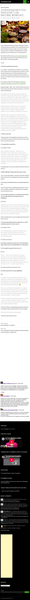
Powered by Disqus (5, 530)
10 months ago (4, 517)
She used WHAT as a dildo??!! (8, 324)
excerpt (6, 428)
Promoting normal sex (5, 523)
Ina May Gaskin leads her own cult (7, 508)
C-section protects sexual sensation (7, 501)
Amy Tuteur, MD (7, 17)
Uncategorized (5, 7)
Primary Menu (28, 1)
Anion (4, 525)
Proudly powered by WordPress (7, 598)
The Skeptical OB (6, 2)
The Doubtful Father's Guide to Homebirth (10, 473)
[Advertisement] (6, 556)
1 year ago (11, 523)
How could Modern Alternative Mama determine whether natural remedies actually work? (15, 330)
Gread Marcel (6, 511)
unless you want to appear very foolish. (10, 491)
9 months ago (17, 501)
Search (2, 590)
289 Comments (16, 17)
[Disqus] (15, 358)
